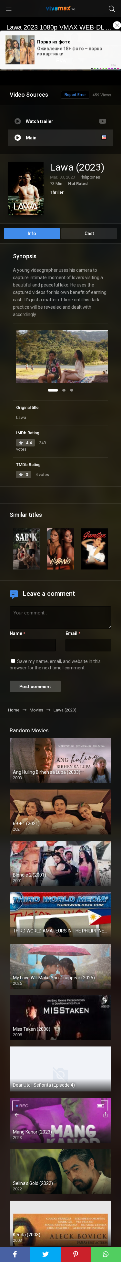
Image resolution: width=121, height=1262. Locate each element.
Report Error (75, 95)
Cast (89, 233)
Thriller (57, 192)
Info (32, 233)
